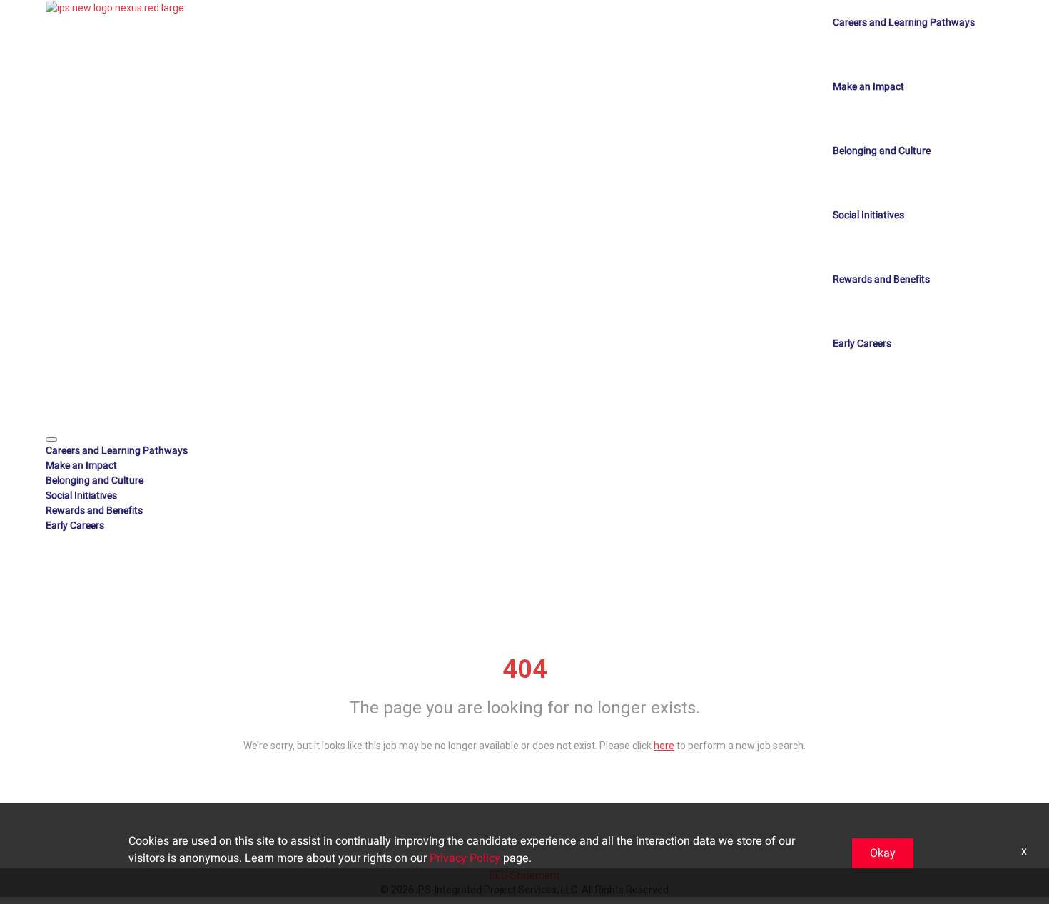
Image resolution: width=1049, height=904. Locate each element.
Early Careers (862, 343)
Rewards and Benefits (881, 279)
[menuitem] (524, 450)
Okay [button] (883, 853)
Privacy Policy (465, 858)
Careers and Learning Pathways (904, 22)
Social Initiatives (868, 215)
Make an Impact (868, 86)
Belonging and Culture (882, 150)
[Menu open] (51, 439)
